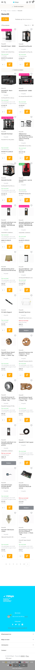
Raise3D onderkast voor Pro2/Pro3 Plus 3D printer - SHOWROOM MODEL (8, 224)
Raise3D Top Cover (24, 312)
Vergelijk (6, 49)
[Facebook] (12, 625)
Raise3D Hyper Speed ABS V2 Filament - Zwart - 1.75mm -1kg (8, 353)
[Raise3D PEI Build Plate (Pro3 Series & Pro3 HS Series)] (8, 258)
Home (8, 10)
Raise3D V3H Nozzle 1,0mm (7, 530)
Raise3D (3, 44)
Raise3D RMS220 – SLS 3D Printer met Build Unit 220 (26, 270)
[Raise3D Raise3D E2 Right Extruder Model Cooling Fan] (8, 474)
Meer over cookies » (17, 668)
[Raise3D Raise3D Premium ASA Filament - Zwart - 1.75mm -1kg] (26, 341)
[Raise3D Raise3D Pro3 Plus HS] (26, 35)
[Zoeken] (4, 2)
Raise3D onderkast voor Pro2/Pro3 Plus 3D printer (8, 443)
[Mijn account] (27, 2)
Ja (15, 665)
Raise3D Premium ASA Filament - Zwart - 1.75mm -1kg (26, 354)
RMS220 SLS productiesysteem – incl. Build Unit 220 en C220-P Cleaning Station (26, 137)
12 (24, 564)
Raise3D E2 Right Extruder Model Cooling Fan (6, 486)
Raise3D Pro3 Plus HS (25, 46)
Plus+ (27, 656)
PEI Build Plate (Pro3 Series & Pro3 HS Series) (8, 269)
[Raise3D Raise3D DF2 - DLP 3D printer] (26, 169)
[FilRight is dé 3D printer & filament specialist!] (17, 2)
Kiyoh (26, 616)
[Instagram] (19, 625)
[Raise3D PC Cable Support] (8, 301)
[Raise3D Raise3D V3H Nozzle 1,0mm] (8, 519)
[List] (33, 25)
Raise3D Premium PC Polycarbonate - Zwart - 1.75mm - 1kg (8, 398)
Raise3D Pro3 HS (6, 180)
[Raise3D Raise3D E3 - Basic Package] (8, 80)
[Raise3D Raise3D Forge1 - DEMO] (8, 35)
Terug (4, 10)
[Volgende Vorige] (27, 564)
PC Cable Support (6, 312)
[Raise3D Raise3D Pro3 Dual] (8, 123)
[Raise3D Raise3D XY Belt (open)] (26, 431)
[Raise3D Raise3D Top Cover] (26, 301)
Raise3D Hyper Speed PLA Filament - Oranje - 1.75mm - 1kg (26, 399)
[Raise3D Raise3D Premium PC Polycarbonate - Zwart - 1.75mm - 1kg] (8, 386)
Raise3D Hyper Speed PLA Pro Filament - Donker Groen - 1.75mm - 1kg (26, 532)
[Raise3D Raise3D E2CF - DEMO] (26, 80)
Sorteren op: (18, 19)
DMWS (23, 656)
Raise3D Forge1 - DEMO (8, 46)
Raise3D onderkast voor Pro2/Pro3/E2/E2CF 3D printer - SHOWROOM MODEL (26, 225)
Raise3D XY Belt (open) (26, 442)
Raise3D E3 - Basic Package (6, 91)
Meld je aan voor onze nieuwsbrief (17, 628)
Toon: (26, 25)
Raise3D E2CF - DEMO (25, 90)
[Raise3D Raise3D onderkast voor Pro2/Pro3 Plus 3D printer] (8, 431)
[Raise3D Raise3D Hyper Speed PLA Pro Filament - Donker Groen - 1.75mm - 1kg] (26, 519)
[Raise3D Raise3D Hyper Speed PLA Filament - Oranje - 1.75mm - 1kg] (26, 386)
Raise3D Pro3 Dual (6, 134)
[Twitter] (16, 625)
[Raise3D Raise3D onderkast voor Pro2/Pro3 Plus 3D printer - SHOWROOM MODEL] (8, 211)
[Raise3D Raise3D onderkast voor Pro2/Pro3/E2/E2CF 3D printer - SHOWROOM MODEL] (26, 211)
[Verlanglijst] (30, 2)
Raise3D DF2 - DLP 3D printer (25, 180)
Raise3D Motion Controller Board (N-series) (25, 486)
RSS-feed (8, 658)
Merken (14, 10)
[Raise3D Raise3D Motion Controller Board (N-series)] (26, 474)
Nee (24, 665)
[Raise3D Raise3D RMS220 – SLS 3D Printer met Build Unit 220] (26, 258)
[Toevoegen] (9, 64)
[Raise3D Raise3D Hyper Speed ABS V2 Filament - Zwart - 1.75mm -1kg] (8, 341)
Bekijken (26, 330)
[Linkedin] (22, 625)
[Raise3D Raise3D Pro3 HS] (8, 169)
